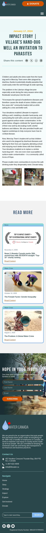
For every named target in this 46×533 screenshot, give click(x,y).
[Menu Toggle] (42, 13)
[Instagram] (8, 526)
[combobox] (17, 515)
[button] (26, 60)
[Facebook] (4, 526)
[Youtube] (13, 526)
